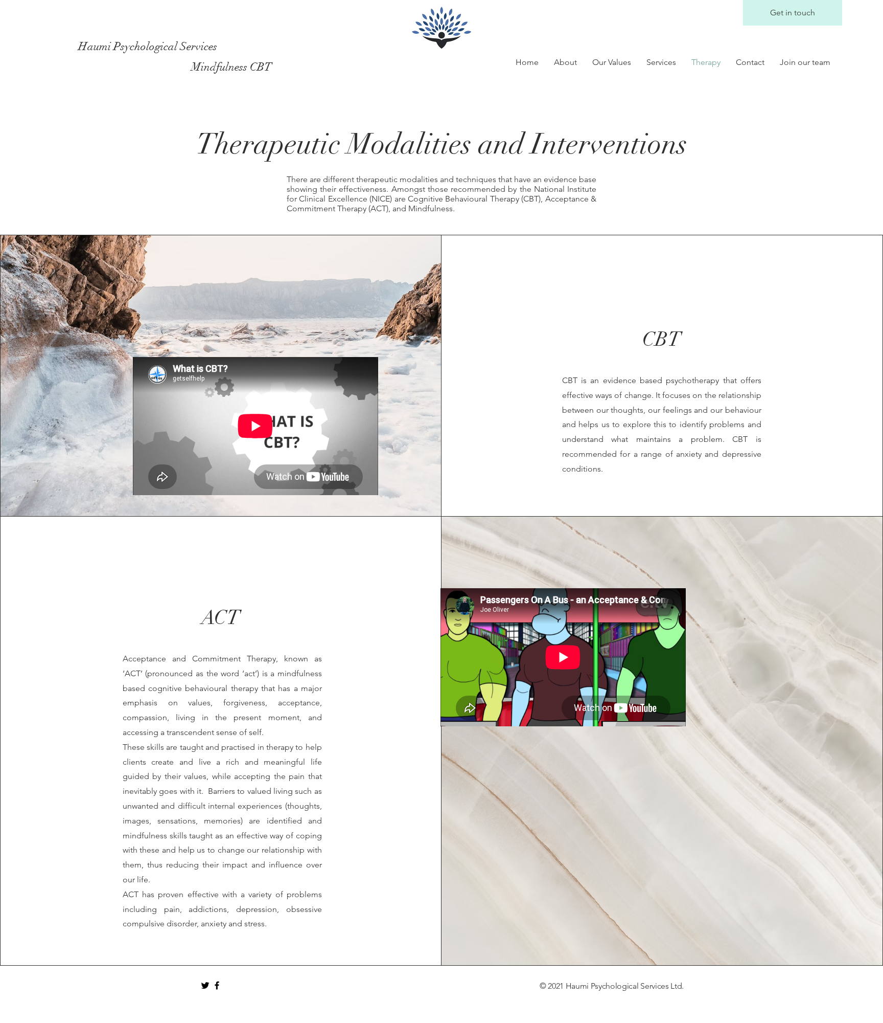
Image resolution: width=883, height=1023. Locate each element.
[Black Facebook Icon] (217, 985)
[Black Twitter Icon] (205, 985)
